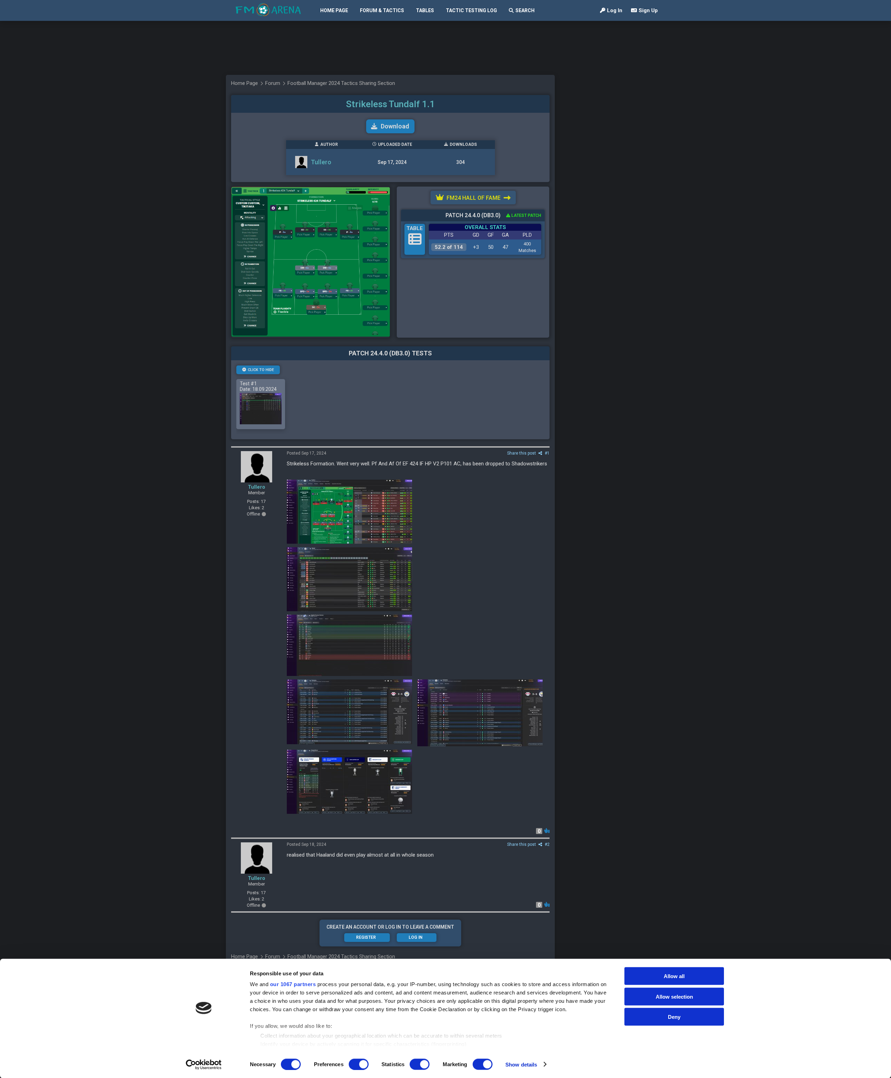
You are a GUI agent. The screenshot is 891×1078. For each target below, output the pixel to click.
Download (395, 126)
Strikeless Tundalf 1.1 (390, 104)
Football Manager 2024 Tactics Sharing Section (341, 83)
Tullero (321, 162)
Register (366, 937)
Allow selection (674, 996)
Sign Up (648, 10)
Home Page (334, 10)
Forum (272, 83)
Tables (425, 10)
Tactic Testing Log (471, 10)
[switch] (359, 1064)
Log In (614, 10)
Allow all (674, 976)
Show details (521, 1064)
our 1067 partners (293, 984)
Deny (674, 1017)
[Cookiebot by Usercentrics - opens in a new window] (203, 1064)
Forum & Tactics (382, 10)
